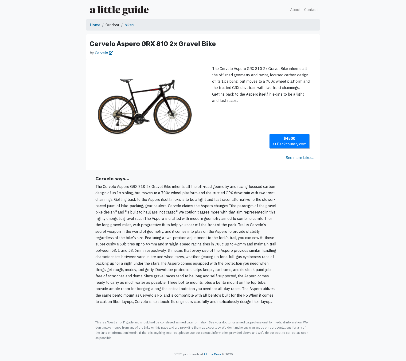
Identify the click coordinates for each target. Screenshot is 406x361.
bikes (129, 25)
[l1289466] (145, 106)
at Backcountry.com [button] (289, 141)
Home (95, 25)
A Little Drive (212, 354)
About (295, 9)
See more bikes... (300, 157)
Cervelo (102, 52)
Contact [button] (311, 9)
